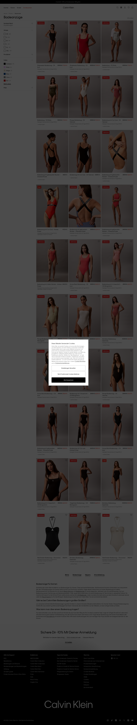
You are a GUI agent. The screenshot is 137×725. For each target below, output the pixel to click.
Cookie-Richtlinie (80, 361)
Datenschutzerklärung (62, 363)
